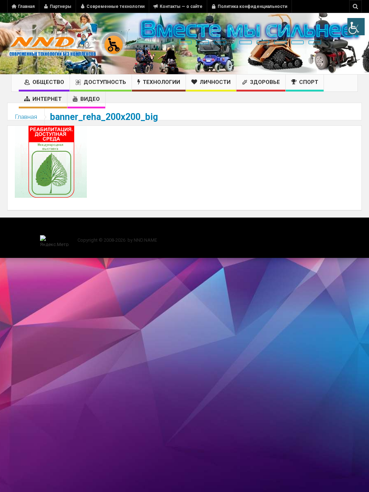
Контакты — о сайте (181, 6)
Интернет (47, 99)
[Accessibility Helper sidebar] (356, 26)
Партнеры (60, 6)
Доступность (105, 82)
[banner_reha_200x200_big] (51, 161)
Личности (215, 82)
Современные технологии (115, 6)
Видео (90, 99)
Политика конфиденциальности (252, 6)
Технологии (161, 82)
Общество (48, 82)
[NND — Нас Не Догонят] (66, 43)
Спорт (308, 82)
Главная (26, 6)
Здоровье (265, 82)
